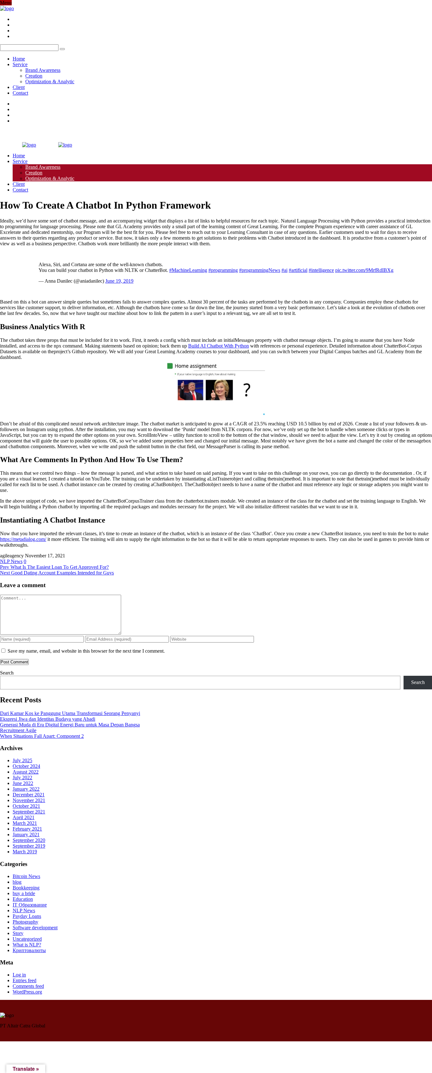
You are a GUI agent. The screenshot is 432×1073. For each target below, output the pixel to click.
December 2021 (29, 794)
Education (23, 899)
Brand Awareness (42, 70)
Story (18, 933)
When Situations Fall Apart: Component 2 (42, 736)
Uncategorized (27, 939)
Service (20, 64)
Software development (35, 927)
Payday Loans (27, 916)
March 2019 (25, 851)
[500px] (14, 36)
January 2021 (26, 834)
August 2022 (26, 772)
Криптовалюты (29, 950)
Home (19, 58)
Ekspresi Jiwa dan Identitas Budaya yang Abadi (47, 719)
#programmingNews (259, 270)
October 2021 (26, 806)
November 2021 (29, 800)
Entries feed (24, 980)
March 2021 (25, 823)
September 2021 (29, 811)
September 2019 (29, 846)
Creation (33, 75)
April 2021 (23, 817)
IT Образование (30, 904)
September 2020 (29, 840)
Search (7, 672)
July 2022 (22, 777)
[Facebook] (14, 19)
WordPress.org (27, 992)
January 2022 (26, 789)
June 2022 (23, 783)
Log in (19, 974)
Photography (25, 922)
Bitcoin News (26, 876)
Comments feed (28, 986)
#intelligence (321, 270)
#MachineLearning (188, 270)
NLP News (11, 561)
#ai (284, 270)
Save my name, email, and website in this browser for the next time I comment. (86, 651)
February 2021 (27, 828)
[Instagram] (14, 30)
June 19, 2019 (119, 281)
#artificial (298, 270)
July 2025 (22, 760)
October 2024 (26, 766)
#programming (223, 270)
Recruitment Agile (18, 730)
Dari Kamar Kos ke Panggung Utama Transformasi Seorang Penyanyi (70, 713)
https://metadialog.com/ (23, 539)
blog (17, 882)
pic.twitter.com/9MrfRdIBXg (364, 270)
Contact (20, 93)
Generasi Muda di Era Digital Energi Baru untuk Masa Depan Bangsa (70, 724)
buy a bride (24, 893)
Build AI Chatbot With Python (218, 345)
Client (19, 87)
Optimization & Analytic (49, 81)
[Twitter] (14, 25)
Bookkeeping (26, 887)
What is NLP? (27, 944)
